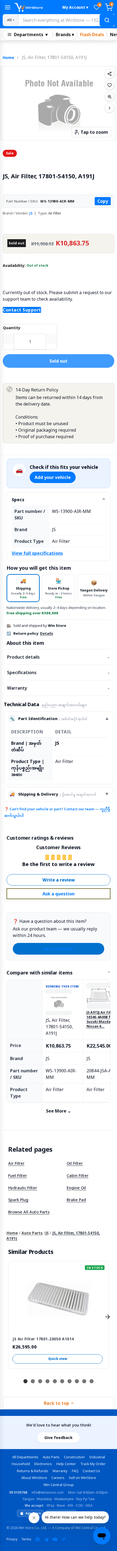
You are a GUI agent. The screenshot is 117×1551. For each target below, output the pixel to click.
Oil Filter (75, 1163)
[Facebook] (37, 1539)
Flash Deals (92, 35)
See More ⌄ (58, 1111)
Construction (74, 1457)
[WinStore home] (35, 7)
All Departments (25, 1457)
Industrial (97, 1457)
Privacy (12, 1539)
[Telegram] (46, 1539)
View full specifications (37, 553)
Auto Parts (32, 1232)
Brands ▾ (65, 35)
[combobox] (66, 20)
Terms (26, 1539)
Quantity (11, 327)
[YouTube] (55, 1539)
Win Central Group (59, 1484)
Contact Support (22, 310)
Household (21, 1463)
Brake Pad (76, 1199)
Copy (102, 201)
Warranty (58, 688)
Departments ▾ (31, 35)
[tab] (23, 588)
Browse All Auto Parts (29, 1211)
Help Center (66, 1463)
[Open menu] (8, 7)
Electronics (43, 1463)
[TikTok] (63, 1539)
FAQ (75, 1470)
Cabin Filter (77, 1175)
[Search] (107, 20)
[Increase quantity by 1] (51, 339)
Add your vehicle (53, 477)
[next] (107, 1316)
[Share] (109, 73)
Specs (18, 500)
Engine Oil (76, 1187)
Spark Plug (18, 1199)
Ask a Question (58, 948)
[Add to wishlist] (109, 85)
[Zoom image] (109, 96)
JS (31, 213)
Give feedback (58, 1437)
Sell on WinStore (82, 1477)
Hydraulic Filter (22, 1187)
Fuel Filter (17, 1175)
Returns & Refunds (32, 1470)
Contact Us (91, 1470)
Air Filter (16, 1163)
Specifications (58, 672)
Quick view (57, 1358)
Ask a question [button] (58, 894)
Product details (58, 657)
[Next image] (109, 108)
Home (8, 57)
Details (46, 633)
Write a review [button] (58, 880)
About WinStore (34, 1477)
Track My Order (93, 1463)
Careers (57, 1477)
